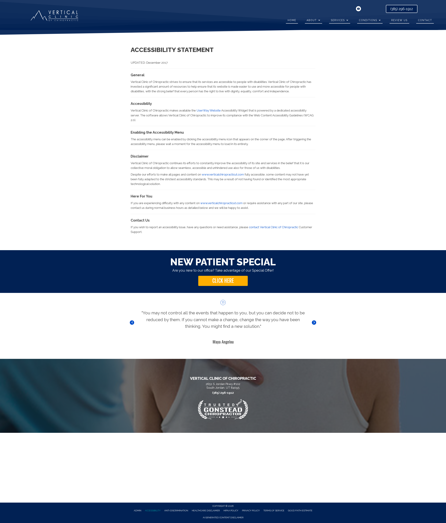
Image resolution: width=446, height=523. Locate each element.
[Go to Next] (314, 322)
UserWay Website (209, 110)
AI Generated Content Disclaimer (223, 517)
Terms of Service (273, 510)
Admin (137, 510)
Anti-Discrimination (176, 510)
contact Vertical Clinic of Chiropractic (273, 227)
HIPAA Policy (231, 510)
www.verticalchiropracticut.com (223, 174)
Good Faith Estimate (300, 510)
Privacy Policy (251, 510)
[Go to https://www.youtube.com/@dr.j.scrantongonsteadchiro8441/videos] (358, 9)
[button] (223, 281)
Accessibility (153, 510)
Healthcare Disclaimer (206, 510)
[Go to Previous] (132, 322)
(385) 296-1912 (223, 392)
